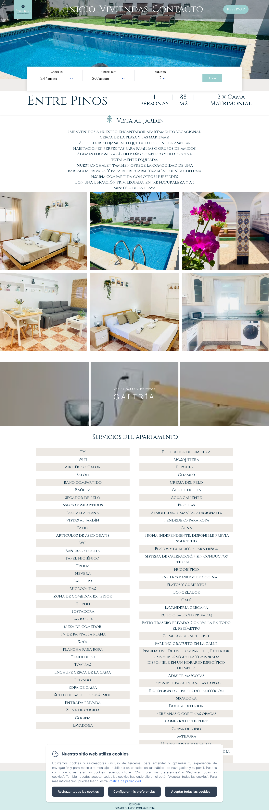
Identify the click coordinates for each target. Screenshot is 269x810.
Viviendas (123, 9)
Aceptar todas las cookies (190, 791)
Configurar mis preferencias (134, 791)
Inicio (81, 9)
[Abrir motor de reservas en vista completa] (134, 79)
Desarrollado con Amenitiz (135, 808)
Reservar (236, 9)
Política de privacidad (125, 781)
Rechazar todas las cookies (78, 791)
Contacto (177, 9)
